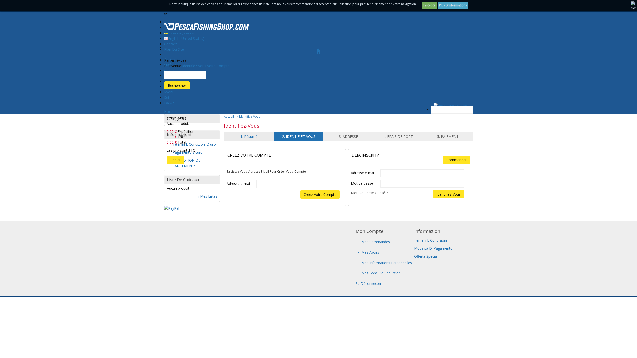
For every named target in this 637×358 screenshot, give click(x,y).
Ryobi (168, 92)
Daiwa (169, 103)
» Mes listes (207, 196)
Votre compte (218, 65)
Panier (170, 111)
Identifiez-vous (194, 65)
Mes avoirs (370, 252)
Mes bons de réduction (381, 273)
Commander (456, 159)
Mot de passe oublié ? (369, 192)
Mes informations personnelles (386, 262)
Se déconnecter (368, 283)
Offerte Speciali (426, 256)
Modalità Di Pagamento (433, 248)
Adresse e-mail (239, 183)
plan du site (174, 49)
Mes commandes (375, 241)
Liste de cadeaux (183, 179)
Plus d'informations (453, 5)
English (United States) (186, 38)
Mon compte (369, 231)
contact (170, 44)
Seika (168, 97)
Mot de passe (362, 183)
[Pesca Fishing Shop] (206, 27)
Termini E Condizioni (430, 240)
